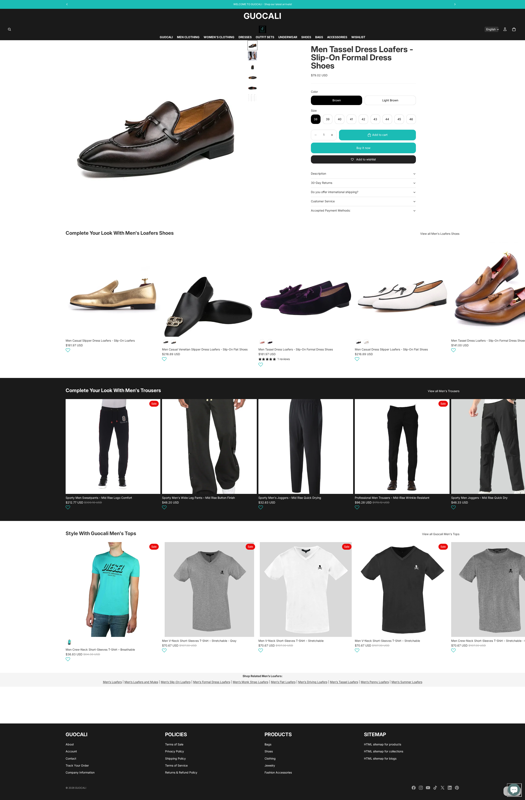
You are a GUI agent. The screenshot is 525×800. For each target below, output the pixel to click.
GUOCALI (80, 787)
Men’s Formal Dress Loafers (211, 682)
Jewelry (270, 765)
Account (71, 751)
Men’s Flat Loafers (283, 682)
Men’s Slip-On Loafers (176, 682)
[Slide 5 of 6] (252, 88)
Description (318, 173)
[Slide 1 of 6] (252, 45)
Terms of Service (176, 765)
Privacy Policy (174, 751)
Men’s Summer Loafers (406, 682)
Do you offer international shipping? (334, 192)
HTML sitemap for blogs (380, 758)
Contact (71, 758)
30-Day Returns (321, 182)
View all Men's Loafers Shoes (439, 233)
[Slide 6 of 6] (252, 97)
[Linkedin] (449, 787)
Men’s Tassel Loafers (344, 682)
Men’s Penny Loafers (375, 682)
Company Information (80, 772)
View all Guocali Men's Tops (440, 534)
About (70, 744)
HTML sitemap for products (382, 744)
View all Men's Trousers (443, 391)
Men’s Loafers (112, 682)
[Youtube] (428, 787)
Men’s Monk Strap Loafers (250, 682)
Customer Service (323, 201)
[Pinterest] (456, 787)
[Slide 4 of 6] (252, 77)
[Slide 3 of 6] (252, 66)
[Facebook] (413, 787)
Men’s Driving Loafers (312, 682)
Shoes (269, 751)
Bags (268, 744)
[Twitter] (442, 787)
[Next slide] (454, 304)
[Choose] (154, 330)
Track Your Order (77, 765)
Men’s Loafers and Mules (141, 682)
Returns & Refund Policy (181, 772)
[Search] (9, 29)
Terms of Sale (174, 744)
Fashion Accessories (278, 772)
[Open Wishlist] (68, 350)
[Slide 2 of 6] (252, 56)
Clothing (270, 758)
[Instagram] (420, 787)
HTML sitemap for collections (383, 751)
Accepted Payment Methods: (330, 210)
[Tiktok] (435, 787)
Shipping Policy (175, 758)
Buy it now (363, 148)
